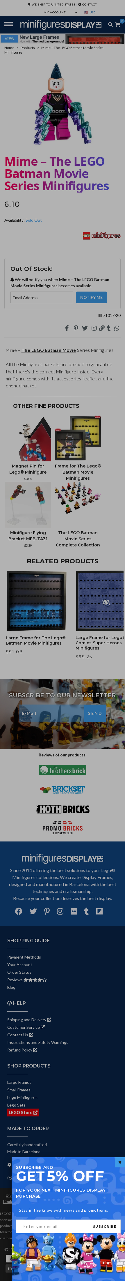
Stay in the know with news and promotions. (63, 1210)
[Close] (120, 1162)
